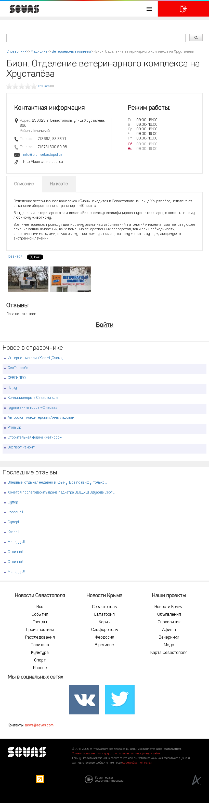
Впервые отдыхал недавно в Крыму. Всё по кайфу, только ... (58, 483)
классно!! (15, 512)
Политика (40, 645)
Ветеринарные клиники (71, 52)
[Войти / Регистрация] (183, 9)
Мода (169, 645)
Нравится (14, 257)
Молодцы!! (16, 542)
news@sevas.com (39, 725)
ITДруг (13, 388)
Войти (104, 325)
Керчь (104, 622)
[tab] (24, 184)
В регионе (104, 645)
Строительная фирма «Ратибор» (35, 438)
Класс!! (13, 532)
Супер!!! (14, 522)
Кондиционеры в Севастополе (33, 398)
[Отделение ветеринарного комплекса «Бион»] (28, 279)
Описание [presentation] (24, 184)
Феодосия (104, 638)
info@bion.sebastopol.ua (42, 155)
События (40, 615)
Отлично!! (15, 552)
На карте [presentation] (59, 184)
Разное (40, 668)
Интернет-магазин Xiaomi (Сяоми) (35, 358)
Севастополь (104, 607)
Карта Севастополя (169, 653)
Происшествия (40, 630)
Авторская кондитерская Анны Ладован (41, 418)
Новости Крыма (169, 607)
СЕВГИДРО (17, 378)
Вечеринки (169, 638)
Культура (40, 653)
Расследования (40, 638)
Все (39, 607)
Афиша (169, 630)
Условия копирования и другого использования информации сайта (116, 753)
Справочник (16, 52)
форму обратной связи (137, 763)
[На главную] (21, 9)
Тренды (40, 622)
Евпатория (104, 615)
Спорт (40, 660)
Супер (13, 502)
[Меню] (78, 9)
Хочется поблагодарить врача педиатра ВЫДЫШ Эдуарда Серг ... (61, 493)
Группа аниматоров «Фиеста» (32, 408)
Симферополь (104, 630)
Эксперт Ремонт (21, 447)
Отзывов (43, 86)
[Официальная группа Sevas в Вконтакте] (84, 700)
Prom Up (14, 428)
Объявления (169, 615)
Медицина (39, 52)
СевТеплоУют (19, 368)
